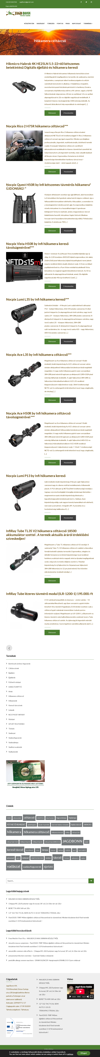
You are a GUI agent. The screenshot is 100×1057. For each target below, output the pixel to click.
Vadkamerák (13, 752)
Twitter (86, 2)
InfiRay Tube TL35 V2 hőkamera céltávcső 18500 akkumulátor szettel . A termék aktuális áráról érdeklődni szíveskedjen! (47, 534)
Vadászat (41, 23)
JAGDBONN (72, 841)
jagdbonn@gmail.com (27, 2)
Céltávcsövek (14, 668)
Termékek (88, 23)
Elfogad (84, 1053)
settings (70, 1054)
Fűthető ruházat (15, 682)
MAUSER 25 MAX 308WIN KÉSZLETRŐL (24, 899)
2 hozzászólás (68, 113)
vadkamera (75, 858)
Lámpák (11, 710)
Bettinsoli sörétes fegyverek (19, 664)
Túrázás (50, 23)
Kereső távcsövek (15, 705)
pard (74, 850)
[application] (80, 991)
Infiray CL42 (76, 832)
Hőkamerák (13, 701)
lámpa (45, 849)
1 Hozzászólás (68, 286)
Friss (68, 23)
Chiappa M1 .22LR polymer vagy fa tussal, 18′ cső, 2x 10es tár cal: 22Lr (35, 904)
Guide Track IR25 (44, 824)
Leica (37, 850)
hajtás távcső (76, 825)
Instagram (91, 2)
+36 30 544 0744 (11, 2)
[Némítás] (88, 996)
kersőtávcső (29, 850)
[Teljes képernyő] (91, 996)
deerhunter (50, 818)
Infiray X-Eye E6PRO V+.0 (52, 842)
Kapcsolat (76, 23)
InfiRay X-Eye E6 (37, 842)
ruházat (25, 858)
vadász (83, 858)
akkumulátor (17, 818)
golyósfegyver (32, 824)
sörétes (48, 858)
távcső (57, 857)
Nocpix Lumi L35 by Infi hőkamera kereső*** (37, 299)
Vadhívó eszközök (15, 747)
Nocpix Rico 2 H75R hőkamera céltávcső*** (37, 126)
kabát (86, 842)
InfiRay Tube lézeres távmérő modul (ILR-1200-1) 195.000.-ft (49, 594)
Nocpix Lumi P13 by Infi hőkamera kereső (36, 476)
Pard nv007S (82, 850)
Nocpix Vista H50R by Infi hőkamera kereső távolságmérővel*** (37, 245)
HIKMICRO (87, 825)
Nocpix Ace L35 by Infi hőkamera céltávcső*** (38, 355)
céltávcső (29, 817)
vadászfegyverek (32, 866)
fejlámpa (72, 818)
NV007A (67, 850)
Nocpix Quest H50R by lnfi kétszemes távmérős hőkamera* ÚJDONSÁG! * (48, 186)
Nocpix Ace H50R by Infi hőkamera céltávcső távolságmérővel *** (38, 415)
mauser (53, 850)
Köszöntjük (29, 23)
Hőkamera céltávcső (16, 696)
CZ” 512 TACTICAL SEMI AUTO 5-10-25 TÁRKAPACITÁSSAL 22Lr (34, 913)
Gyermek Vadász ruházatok (60, 824)
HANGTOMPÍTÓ (15, 687)
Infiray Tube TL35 (12, 842)
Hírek (11, 691)
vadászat (13, 866)
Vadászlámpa (13, 742)
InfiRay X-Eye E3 (25, 842)
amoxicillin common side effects (21, 951)
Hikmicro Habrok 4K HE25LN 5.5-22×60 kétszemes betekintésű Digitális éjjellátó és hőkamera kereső (43, 65)
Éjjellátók (12, 678)
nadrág (60, 850)
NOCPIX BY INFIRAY (17, 715)
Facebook (81, 2)
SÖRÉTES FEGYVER (37, 858)
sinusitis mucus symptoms (19, 943)
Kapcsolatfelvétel (11, 6)
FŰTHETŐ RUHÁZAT (16, 824)
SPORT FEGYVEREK (17, 724)
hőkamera (14, 832)
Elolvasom (52, 113)
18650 (9, 818)
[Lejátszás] (70, 996)
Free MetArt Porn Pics (17, 938)
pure (18, 858)
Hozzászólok (68, 172)
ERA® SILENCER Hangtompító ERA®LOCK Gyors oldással (57, 960)
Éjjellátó (12, 673)
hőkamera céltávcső (36, 832)
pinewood (10, 858)
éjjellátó (48, 866)
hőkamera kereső (57, 832)
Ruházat (12, 719)
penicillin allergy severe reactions (21, 960)
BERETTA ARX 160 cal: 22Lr (19, 908)
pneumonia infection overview (20, 956)
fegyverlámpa (61, 818)
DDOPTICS (40, 818)
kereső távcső (15, 849)
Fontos (60, 23)
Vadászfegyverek (15, 738)
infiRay (67, 832)
